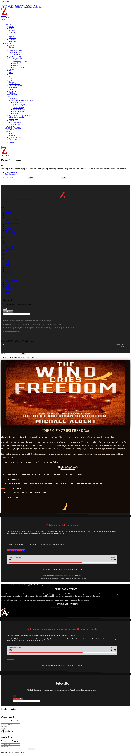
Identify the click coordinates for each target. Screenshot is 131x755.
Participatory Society (20, 62)
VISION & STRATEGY (13, 128)
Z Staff (11, 133)
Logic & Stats (17, 113)
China (11, 80)
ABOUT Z (8, 132)
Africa (11, 73)
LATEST (8, 25)
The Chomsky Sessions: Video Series (21, 115)
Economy (12, 49)
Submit (23, 353)
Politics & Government (16, 56)
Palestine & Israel (14, 84)
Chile (10, 78)
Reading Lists (13, 119)
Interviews (12, 38)
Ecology (11, 47)
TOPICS (8, 43)
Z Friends (12, 135)
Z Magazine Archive (15, 122)
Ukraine (11, 89)
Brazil (11, 76)
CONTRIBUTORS (11, 95)
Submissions (13, 139)
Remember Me (8, 731)
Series (11, 34)
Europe (11, 82)
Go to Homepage (10, 174)
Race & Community (15, 58)
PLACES (8, 71)
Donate (3, 16)
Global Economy (18, 108)
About (3, 277)
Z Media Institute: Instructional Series (21, 100)
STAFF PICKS (10, 130)
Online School (13, 98)
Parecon (15, 65)
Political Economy (19, 104)
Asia (10, 74)
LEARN (8, 97)
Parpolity (16, 63)
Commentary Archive (16, 124)
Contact (11, 143)
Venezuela (12, 91)
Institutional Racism (19, 109)
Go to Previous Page (11, 172)
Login (16, 741)
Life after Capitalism (19, 67)
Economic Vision (18, 106)
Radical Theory (18, 102)
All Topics (12, 69)
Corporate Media (14, 54)
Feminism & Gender (15, 51)
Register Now (15, 721)
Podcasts (12, 30)
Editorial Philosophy (15, 137)
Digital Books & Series (16, 117)
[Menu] (1, 146)
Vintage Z (12, 126)
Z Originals (12, 41)
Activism (12, 45)
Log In (3, 729)
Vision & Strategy (15, 60)
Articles (11, 27)
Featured (12, 32)
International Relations (16, 52)
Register (31, 749)
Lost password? (6, 733)
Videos (11, 28)
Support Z (12, 141)
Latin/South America (15, 86)
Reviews (12, 40)
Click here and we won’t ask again (64, 575)
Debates (11, 36)
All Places (12, 93)
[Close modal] (1, 713)
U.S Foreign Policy (19, 111)
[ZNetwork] (4, 14)
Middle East (13, 87)
